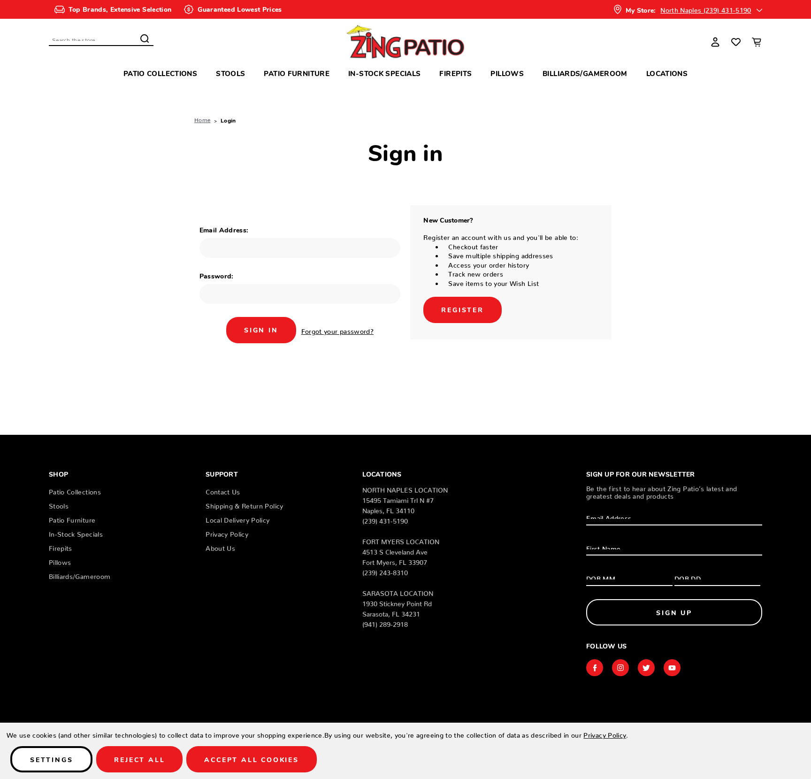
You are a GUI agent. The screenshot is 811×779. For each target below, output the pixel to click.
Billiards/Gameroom (585, 73)
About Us (220, 546)
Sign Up (674, 612)
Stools (230, 73)
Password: (216, 275)
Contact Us (223, 490)
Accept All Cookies (251, 759)
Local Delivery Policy (237, 518)
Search (144, 38)
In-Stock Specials (384, 73)
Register (462, 309)
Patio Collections (160, 73)
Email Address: (224, 229)
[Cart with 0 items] (756, 41)
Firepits (455, 73)
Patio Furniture (296, 73)
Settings (51, 759)
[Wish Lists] (735, 41)
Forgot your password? (337, 329)
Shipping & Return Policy (244, 504)
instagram (620, 667)
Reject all (139, 759)
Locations (667, 73)
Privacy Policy (227, 532)
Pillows (507, 73)
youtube (672, 667)
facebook (594, 667)
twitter (646, 667)
